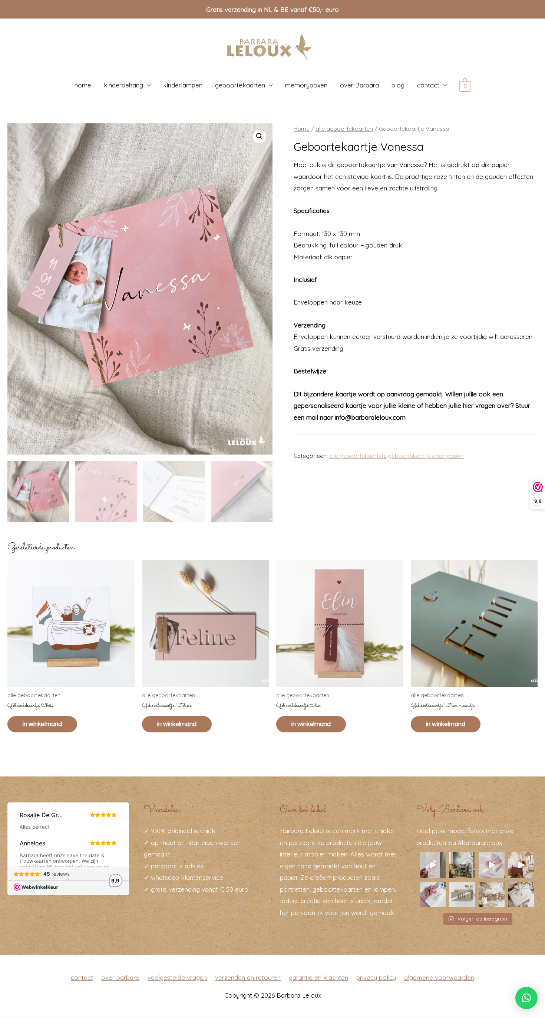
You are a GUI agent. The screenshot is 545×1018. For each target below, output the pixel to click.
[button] (526, 998)
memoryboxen (306, 85)
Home (302, 128)
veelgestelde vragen (177, 977)
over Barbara (359, 85)
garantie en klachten (318, 977)
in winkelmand (42, 724)
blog (398, 85)
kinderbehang (123, 85)
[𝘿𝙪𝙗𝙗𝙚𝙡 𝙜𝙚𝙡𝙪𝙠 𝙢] (491, 865)
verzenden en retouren (248, 977)
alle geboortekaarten (344, 128)
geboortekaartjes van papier (426, 455)
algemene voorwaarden (439, 977)
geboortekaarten (240, 85)
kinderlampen (182, 85)
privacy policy (376, 977)
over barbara (120, 977)
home (83, 85)
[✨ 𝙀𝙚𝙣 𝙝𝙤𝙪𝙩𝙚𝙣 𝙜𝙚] (462, 894)
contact (428, 85)
